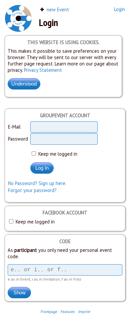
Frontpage (48, 311)
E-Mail (14, 127)
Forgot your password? (32, 190)
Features (67, 311)
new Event (57, 9)
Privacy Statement (43, 70)
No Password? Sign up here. (37, 183)
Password (18, 139)
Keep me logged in (57, 154)
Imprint (84, 311)
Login (119, 9)
